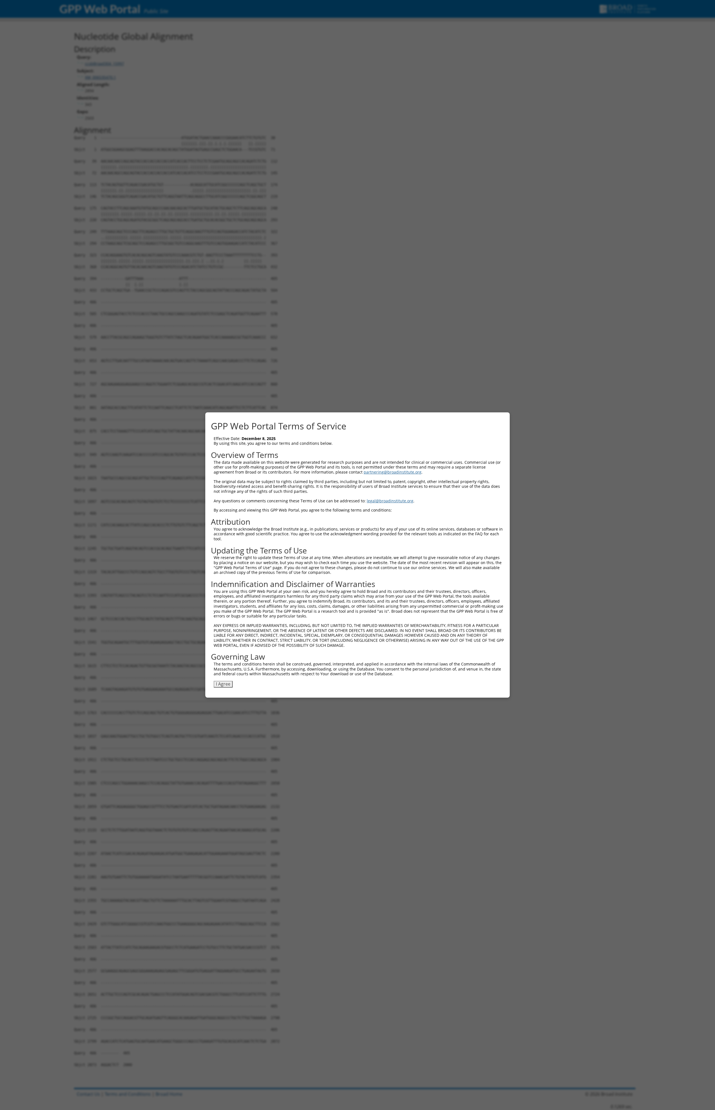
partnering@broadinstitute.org (392, 472)
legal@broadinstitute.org (390, 500)
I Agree (223, 684)
